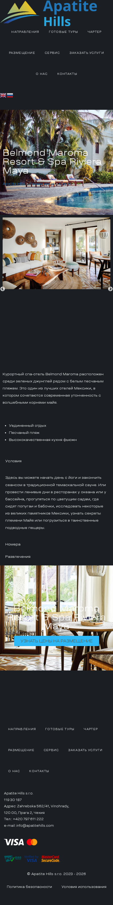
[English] (3, 94)
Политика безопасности (29, 886)
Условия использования (83, 886)
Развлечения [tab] (17, 556)
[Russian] (10, 94)
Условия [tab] (13, 461)
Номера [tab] (12, 544)
